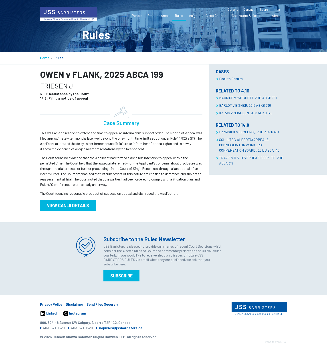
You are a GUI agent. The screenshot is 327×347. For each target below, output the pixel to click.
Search (264, 9)
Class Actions (216, 15)
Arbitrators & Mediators (249, 15)
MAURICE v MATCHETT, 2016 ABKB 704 (248, 98)
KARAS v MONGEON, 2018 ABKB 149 (245, 113)
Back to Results (231, 78)
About (276, 15)
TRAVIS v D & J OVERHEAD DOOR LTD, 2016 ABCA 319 (251, 160)
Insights (194, 15)
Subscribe (121, 275)
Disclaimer (74, 304)
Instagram (77, 313)
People (137, 15)
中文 (278, 9)
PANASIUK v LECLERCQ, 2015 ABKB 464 (249, 132)
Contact (249, 9)
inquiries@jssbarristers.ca (120, 328)
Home (44, 58)
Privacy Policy (51, 304)
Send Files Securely (102, 304)
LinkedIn (53, 313)
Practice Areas (158, 15)
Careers (233, 9)
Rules (179, 15)
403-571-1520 (54, 328)
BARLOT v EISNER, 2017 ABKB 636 (245, 105)
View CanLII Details (68, 205)
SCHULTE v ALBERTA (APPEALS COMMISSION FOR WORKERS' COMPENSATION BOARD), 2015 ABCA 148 (249, 144)
